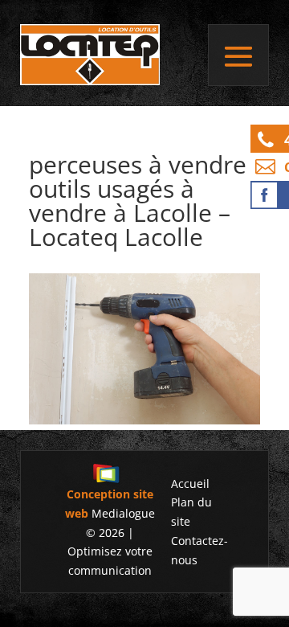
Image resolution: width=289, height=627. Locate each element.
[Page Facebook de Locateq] (269, 195)
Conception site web (109, 503)
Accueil (190, 483)
